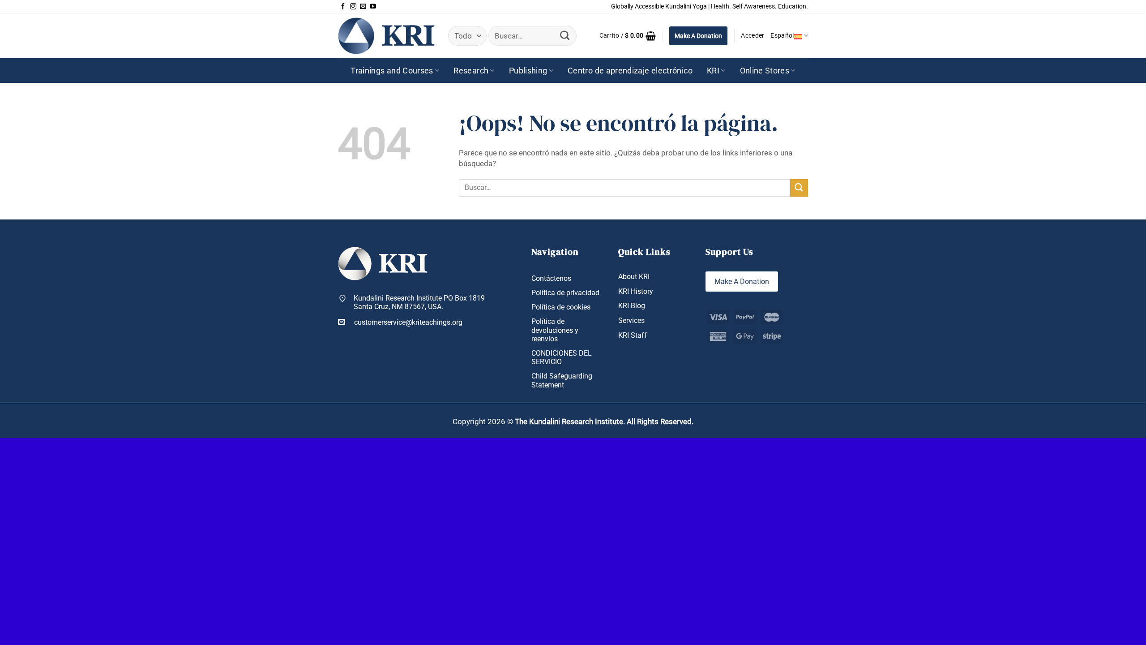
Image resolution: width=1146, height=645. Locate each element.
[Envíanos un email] (363, 6)
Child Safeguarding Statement (561, 380)
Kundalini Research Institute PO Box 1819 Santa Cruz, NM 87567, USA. (419, 302)
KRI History (635, 291)
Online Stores (765, 70)
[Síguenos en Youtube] (373, 6)
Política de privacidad (565, 292)
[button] (627, 36)
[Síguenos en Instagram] (353, 6)
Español (782, 35)
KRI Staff (632, 335)
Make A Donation (698, 35)
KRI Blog (631, 305)
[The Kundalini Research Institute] (386, 35)
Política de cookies (560, 307)
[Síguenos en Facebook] (343, 6)
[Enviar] (564, 36)
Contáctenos (551, 278)
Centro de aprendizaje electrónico (630, 70)
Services (631, 320)
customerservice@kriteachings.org (408, 322)
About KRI (634, 276)
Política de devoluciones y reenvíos (554, 330)
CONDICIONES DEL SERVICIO (561, 357)
